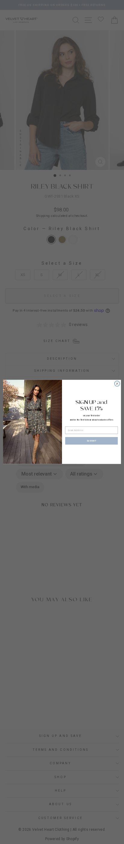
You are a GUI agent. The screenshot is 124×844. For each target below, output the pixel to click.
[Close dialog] (117, 384)
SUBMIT (92, 440)
